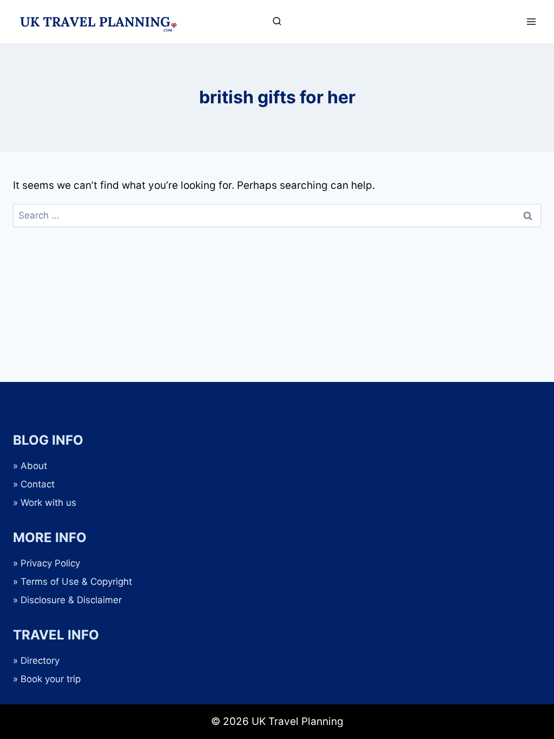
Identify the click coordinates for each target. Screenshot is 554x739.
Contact (38, 484)
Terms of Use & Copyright (76, 581)
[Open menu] (531, 21)
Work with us (48, 502)
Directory (40, 660)
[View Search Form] (277, 21)
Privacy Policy (50, 563)
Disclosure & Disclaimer (71, 600)
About (34, 465)
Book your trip (51, 679)
